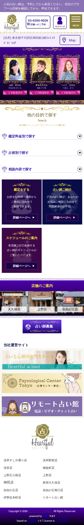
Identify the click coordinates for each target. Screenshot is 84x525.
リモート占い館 (53, 497)
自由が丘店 (11, 490)
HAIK (46, 516)
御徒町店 (48, 467)
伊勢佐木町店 (12, 497)
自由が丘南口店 (53, 490)
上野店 (47, 475)
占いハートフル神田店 (40, 511)
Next (78, 302)
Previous (5, 302)
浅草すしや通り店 (15, 460)
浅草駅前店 (50, 460)
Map (72, 40)
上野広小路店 (12, 475)
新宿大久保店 (51, 482)
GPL (57, 520)
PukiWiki (32, 520)
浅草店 (8, 467)
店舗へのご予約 (38, 22)
